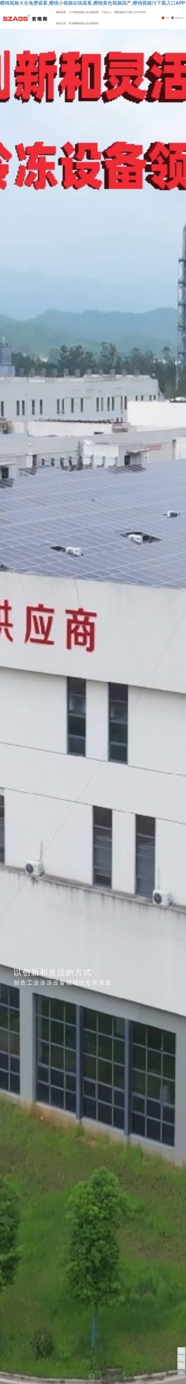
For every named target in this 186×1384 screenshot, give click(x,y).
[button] (17, 710)
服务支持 (61, 23)
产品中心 (106, 12)
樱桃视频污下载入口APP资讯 (130, 12)
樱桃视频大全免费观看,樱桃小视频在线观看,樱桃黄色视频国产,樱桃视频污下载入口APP (92, 3)
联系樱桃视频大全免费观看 (83, 23)
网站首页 (61, 12)
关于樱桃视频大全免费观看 (83, 12)
